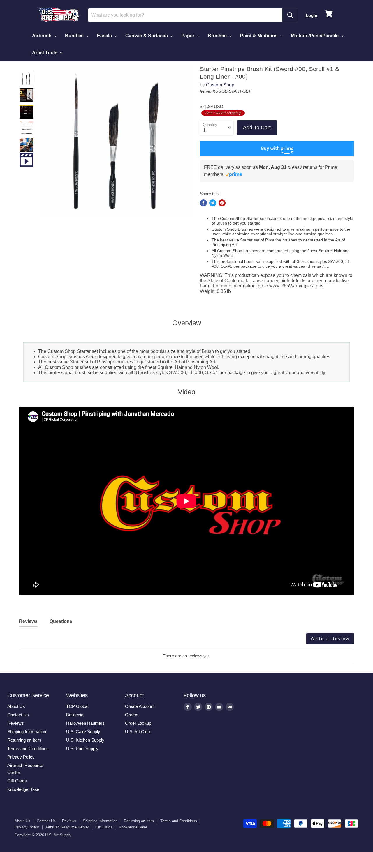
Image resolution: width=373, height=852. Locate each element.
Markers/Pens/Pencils (315, 35)
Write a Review (330, 638)
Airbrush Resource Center (67, 827)
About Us (16, 706)
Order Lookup (138, 723)
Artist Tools (45, 52)
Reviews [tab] (28, 621)
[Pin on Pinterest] (222, 202)
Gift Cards (17, 780)
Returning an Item (24, 740)
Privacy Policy (21, 756)
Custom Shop (220, 84)
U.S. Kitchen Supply (85, 740)
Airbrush (42, 35)
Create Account (139, 706)
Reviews (15, 723)
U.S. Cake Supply (83, 731)
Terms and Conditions (28, 748)
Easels (105, 35)
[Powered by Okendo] (45, 640)
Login (311, 15)
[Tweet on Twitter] (212, 202)
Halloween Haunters (85, 723)
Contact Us (18, 714)
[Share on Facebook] (203, 202)
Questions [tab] (61, 621)
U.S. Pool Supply (82, 748)
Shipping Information (26, 731)
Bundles (75, 35)
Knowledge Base (23, 789)
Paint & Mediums (259, 35)
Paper (188, 35)
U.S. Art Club (137, 731)
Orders (131, 714)
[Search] (290, 15)
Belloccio (74, 714)
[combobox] (185, 15)
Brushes (218, 35)
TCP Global (77, 706)
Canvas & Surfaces (147, 35)
